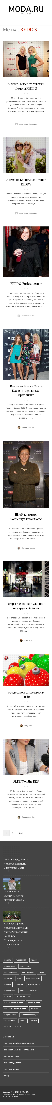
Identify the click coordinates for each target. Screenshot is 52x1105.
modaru (7, 960)
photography (28, 972)
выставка (35, 1009)
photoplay (25, 966)
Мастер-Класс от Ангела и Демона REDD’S (26, 86)
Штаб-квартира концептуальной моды (26, 516)
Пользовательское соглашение (18, 1049)
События (8, 978)
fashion (34, 990)
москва (34, 1021)
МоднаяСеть (9, 966)
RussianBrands (33, 978)
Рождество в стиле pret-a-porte (26, 694)
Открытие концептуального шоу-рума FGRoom (26, 605)
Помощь (6, 1075)
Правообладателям (12, 1062)
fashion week (34, 1003)
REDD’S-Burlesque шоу (26, 283)
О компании (8, 1036)
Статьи (7, 996)
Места (23, 990)
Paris (18, 1027)
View (24, 59)
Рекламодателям (11, 1056)
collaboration (23, 996)
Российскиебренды (29, 1015)
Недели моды (34, 984)
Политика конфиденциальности (18, 1043)
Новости (19, 984)
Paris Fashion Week (13, 1003)
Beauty (7, 1027)
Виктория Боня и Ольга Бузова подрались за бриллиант (26, 390)
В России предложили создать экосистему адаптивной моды (16, 863)
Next (21, 833)
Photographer (11, 972)
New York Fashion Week (15, 1009)
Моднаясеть (9, 990)
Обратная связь (11, 1069)
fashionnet (21, 960)
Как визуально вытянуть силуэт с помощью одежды (14, 895)
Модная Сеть (10, 1015)
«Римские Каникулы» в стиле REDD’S (26, 182)
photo (41, 972)
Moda (19, 978)
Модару (7, 984)
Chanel (23, 1021)
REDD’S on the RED (26, 781)
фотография (9, 1021)
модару (34, 960)
